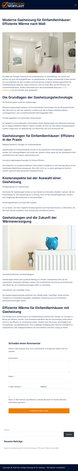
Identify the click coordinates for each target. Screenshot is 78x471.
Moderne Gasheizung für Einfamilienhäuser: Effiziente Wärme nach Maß (31, 448)
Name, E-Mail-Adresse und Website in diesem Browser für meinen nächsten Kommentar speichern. (37, 401)
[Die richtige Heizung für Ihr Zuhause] (13, 5)
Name (11, 376)
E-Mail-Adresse (15, 387)
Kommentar (14, 358)
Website (44, 387)
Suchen (7, 430)
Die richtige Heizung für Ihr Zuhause (31, 468)
